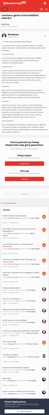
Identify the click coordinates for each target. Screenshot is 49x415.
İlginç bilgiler (7, 378)
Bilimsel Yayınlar (32, 333)
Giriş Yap (24, 179)
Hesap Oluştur (25, 163)
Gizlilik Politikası (21, 404)
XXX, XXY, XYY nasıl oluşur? (12, 299)
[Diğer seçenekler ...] (45, 35)
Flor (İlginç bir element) (10, 355)
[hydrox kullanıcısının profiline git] (44, 356)
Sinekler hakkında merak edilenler (14, 216)
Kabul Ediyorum (25, 411)
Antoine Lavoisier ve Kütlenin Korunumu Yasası (19, 391)
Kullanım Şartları (10, 404)
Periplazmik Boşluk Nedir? (11, 288)
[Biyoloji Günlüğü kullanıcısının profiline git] (44, 217)
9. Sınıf (15, 26)
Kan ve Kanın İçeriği (9, 342)
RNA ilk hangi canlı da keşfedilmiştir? (15, 320)
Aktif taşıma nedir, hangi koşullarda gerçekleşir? (19, 309)
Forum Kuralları (33, 404)
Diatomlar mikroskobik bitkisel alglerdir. (16, 368)
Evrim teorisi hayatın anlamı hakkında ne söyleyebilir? (21, 331)
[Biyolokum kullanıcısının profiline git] (44, 289)
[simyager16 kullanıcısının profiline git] (44, 379)
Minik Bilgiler (35, 218)
